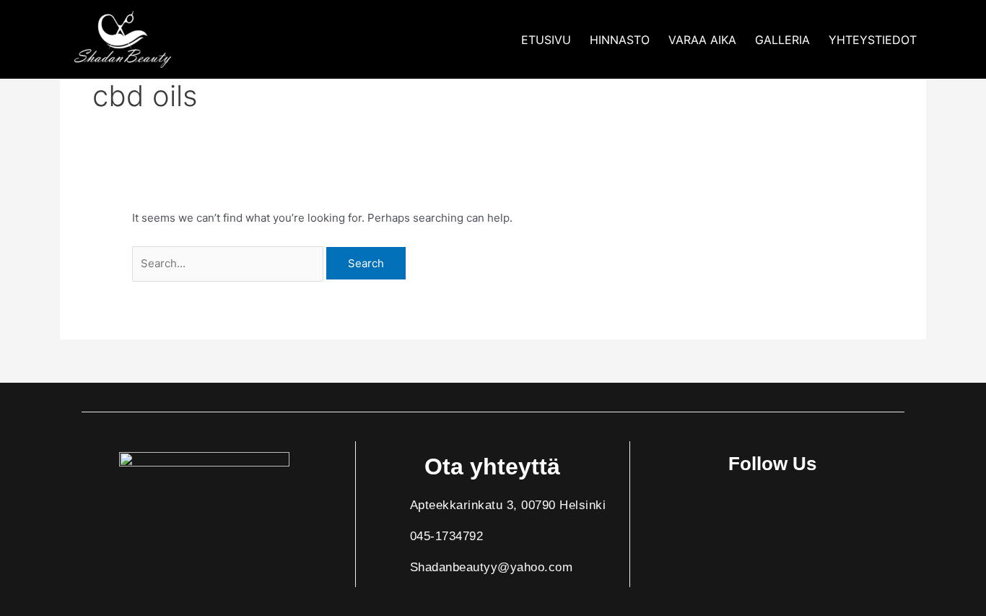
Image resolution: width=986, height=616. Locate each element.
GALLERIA (782, 39)
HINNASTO (620, 39)
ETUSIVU (546, 39)
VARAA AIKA (702, 39)
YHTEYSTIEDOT (873, 39)
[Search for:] (229, 263)
